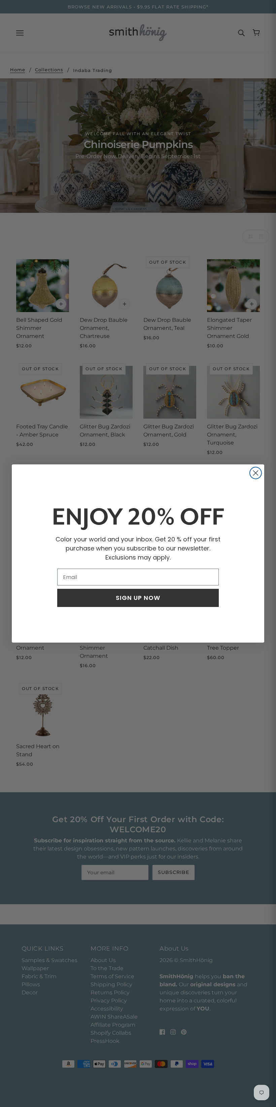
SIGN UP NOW (138, 598)
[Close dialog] (256, 473)
